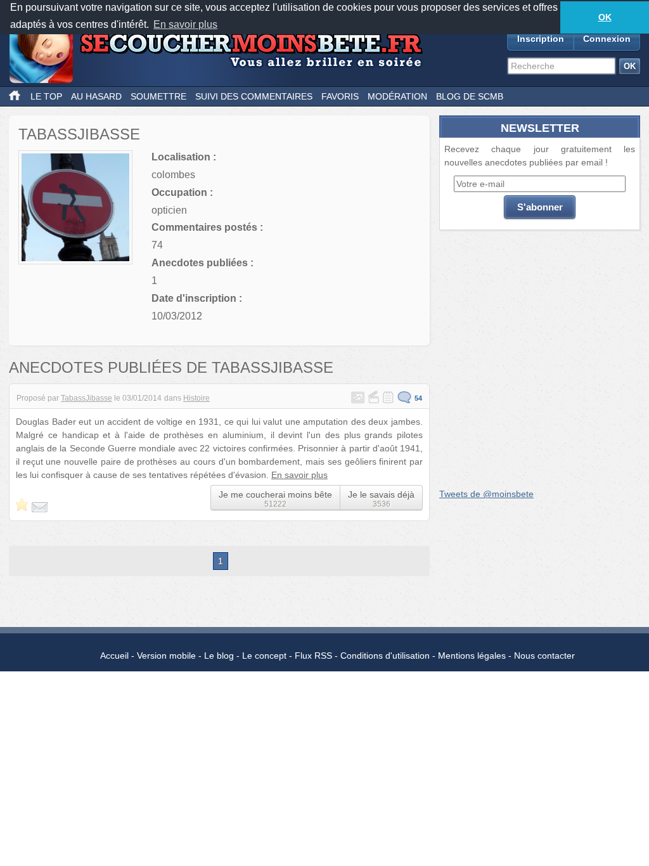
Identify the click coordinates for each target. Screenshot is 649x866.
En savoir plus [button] (185, 24)
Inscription (540, 39)
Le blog (219, 655)
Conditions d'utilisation (385, 655)
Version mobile (166, 655)
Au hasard (96, 96)
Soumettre (158, 96)
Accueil (114, 655)
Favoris (340, 96)
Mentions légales (472, 655)
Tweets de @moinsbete (486, 494)
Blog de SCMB (469, 96)
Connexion (607, 39)
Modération (397, 96)
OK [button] (605, 17)
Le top (46, 96)
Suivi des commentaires (253, 96)
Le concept (264, 655)
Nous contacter (544, 655)
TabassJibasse (86, 398)
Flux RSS (313, 655)
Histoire (196, 398)
